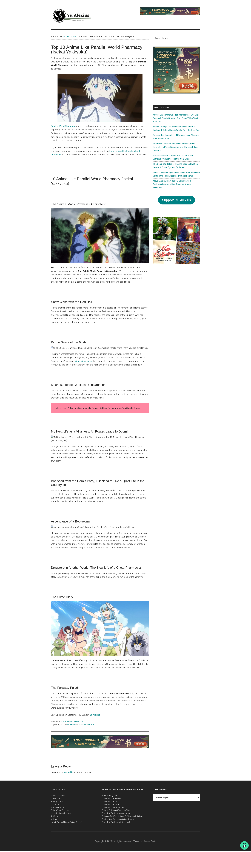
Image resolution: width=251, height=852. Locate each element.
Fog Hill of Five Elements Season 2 (116, 822)
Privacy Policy (57, 801)
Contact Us (55, 798)
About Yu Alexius (58, 795)
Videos (54, 819)
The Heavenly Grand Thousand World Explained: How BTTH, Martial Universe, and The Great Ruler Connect (175, 147)
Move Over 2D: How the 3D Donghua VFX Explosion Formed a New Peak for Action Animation (172, 184)
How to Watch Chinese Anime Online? (66, 822)
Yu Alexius (95, 715)
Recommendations (75, 721)
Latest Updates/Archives (61, 813)
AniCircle (54, 816)
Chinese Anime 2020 (110, 804)
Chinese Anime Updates (111, 798)
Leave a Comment (86, 724)
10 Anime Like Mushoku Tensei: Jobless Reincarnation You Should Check (104, 408)
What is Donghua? (109, 795)
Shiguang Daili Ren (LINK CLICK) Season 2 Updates (122, 816)
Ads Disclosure (57, 807)
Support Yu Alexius (176, 200)
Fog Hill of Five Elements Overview (116, 813)
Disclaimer (55, 804)
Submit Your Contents (60, 810)
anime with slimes (83, 361)
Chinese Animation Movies (113, 807)
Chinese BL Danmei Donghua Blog (116, 810)
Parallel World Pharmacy (63, 126)
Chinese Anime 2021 (110, 801)
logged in (68, 772)
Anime (63, 721)
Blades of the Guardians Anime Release (118, 819)
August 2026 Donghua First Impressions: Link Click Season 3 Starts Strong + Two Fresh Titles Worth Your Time (176, 118)
